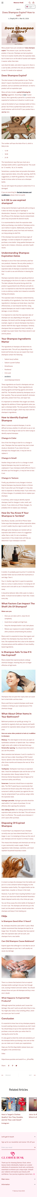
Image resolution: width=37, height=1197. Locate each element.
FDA (24, 95)
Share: (4, 1065)
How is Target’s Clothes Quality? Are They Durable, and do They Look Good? (12, 1117)
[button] (33, 3)
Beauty (19, 9)
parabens (8, 376)
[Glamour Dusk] (18, 2)
